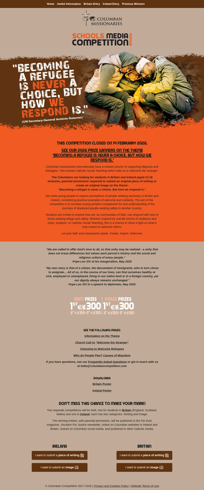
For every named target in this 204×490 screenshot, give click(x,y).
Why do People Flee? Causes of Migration (102, 355)
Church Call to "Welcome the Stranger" (102, 342)
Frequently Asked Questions (107, 361)
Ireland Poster (102, 390)
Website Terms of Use (145, 486)
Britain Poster (102, 384)
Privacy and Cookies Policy (111, 486)
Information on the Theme (102, 336)
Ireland (85, 414)
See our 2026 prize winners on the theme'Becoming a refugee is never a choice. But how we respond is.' (102, 155)
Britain (126, 410)
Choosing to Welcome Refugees (102, 349)
